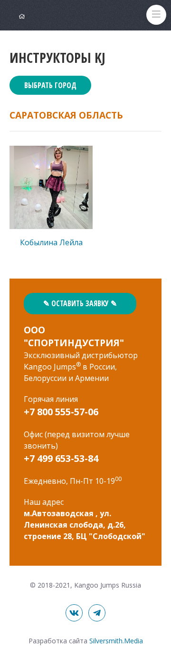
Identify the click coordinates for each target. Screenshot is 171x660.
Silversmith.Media (116, 640)
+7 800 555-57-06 (61, 411)
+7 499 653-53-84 (61, 458)
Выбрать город (50, 85)
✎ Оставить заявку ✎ (80, 303)
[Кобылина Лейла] (51, 187)
